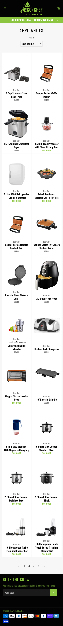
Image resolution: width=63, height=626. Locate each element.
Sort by (32, 38)
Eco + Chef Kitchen (17, 610)
